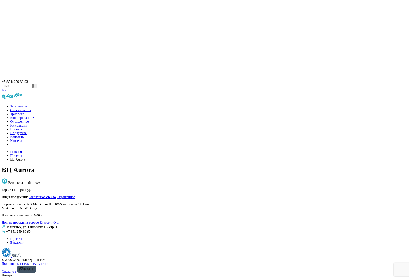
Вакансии (17, 242)
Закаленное (18, 106)
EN (4, 90)
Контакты (17, 137)
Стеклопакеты (20, 110)
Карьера (16, 140)
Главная (16, 152)
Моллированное (22, 118)
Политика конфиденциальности (25, 263)
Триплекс (17, 114)
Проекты (16, 129)
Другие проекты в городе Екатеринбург (31, 222)
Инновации (18, 125)
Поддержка (18, 133)
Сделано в (9, 271)
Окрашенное (19, 121)
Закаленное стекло (42, 197)
